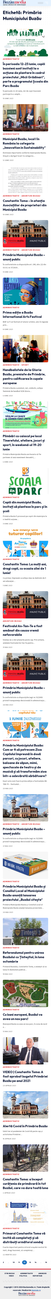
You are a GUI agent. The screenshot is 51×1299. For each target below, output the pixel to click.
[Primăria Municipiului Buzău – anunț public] (25, 233)
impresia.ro (36, 1290)
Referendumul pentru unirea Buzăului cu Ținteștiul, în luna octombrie (23, 957)
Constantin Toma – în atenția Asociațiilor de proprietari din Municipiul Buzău (24, 205)
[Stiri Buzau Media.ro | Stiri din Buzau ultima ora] (14, 3)
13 (30, 1262)
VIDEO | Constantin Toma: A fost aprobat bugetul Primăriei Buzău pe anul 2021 (25, 1076)
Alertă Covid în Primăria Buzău (25, 1126)
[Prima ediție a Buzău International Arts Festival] (25, 291)
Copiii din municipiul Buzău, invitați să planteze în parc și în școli (25, 506)
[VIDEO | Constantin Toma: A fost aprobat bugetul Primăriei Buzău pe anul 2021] (25, 1050)
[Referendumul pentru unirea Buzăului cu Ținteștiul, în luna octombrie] (25, 931)
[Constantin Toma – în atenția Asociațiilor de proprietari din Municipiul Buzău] (25, 179)
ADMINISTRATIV (11, 59)
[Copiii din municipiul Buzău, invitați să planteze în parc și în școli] (25, 481)
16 (46, 1262)
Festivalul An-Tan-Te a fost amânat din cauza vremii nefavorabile (22, 630)
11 (19, 1262)
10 (14, 1262)
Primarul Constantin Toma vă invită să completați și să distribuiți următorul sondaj (24, 1237)
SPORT (25, 365)
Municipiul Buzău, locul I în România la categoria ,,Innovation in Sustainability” (24, 143)
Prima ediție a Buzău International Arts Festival (22, 314)
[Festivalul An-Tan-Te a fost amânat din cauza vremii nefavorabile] (25, 604)
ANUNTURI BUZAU (31, 196)
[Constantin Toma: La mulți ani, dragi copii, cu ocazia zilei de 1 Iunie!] (25, 543)
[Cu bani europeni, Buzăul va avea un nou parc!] (25, 993)
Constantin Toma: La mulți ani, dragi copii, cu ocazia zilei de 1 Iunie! (25, 568)
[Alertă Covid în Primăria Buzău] (25, 1105)
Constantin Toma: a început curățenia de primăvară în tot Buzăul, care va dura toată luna (25, 1183)
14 (35, 1262)
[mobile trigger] (45, 3)
